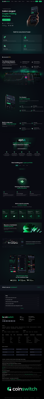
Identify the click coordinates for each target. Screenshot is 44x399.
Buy (11, 334)
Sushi (2, 341)
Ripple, (30, 374)
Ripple (11, 339)
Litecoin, (32, 374)
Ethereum (3, 339)
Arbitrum (36, 338)
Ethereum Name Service (29, 342)
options (12, 364)
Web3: (3, 368)
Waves (19, 340)
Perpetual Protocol (28, 340)
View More (22, 308)
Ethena (19, 338)
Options (24, 165)
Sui (10, 340)
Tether (3, 338)
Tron (18, 341)
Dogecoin (3, 342)
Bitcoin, (26, 374)
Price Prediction (26, 334)
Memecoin (11, 342)
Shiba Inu (11, 338)
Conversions (7, 334)
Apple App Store (19, 379)
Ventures (32, 1)
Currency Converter (39, 334)
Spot (16, 165)
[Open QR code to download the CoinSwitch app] (12, 25)
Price (14, 334)
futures (9, 364)
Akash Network (36, 339)
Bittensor (36, 342)
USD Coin (27, 339)
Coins (3, 334)
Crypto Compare (32, 334)
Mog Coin (3, 340)
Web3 (27, 165)
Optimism (19, 342)
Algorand (27, 341)
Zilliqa (11, 341)
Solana (27, 338)
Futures (20, 165)
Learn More (23, 130)
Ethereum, (28, 374)
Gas (18, 339)
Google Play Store (13, 379)
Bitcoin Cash (36, 341)
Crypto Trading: (4, 371)
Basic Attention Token (37, 340)
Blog (33, 1)
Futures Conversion (19, 334)
